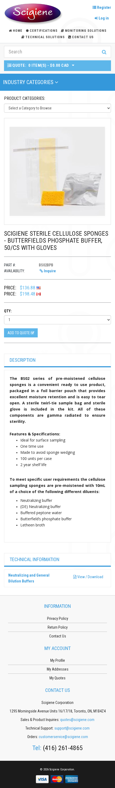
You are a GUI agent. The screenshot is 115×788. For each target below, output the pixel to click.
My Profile (57, 660)
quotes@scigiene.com (77, 720)
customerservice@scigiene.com (63, 737)
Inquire (49, 271)
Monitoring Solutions (85, 31)
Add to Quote (19, 333)
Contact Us (83, 37)
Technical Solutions (45, 37)
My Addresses (57, 669)
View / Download (89, 577)
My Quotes (57, 678)
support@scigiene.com (72, 728)
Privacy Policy (57, 618)
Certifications (43, 31)
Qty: (8, 311)
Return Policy (58, 627)
